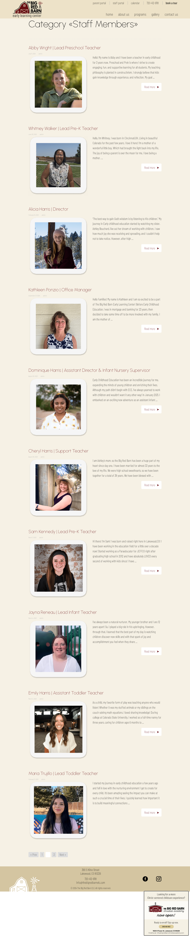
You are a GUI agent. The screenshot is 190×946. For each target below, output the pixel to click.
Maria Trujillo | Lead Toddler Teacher (63, 773)
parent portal (99, 3)
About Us (123, 14)
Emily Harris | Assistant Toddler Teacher (66, 693)
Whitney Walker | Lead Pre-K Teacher (63, 128)
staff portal (118, 3)
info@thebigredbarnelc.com (90, 882)
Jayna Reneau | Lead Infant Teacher (62, 612)
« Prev (33, 854)
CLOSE (150, 941)
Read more (149, 87)
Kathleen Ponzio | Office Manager (60, 289)
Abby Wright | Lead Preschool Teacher (64, 47)
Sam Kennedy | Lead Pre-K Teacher (62, 531)
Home (109, 14)
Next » (63, 854)
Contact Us (171, 14)
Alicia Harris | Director (48, 209)
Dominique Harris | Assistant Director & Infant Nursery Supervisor (89, 370)
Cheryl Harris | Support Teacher (58, 451)
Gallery (155, 14)
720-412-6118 (153, 3)
